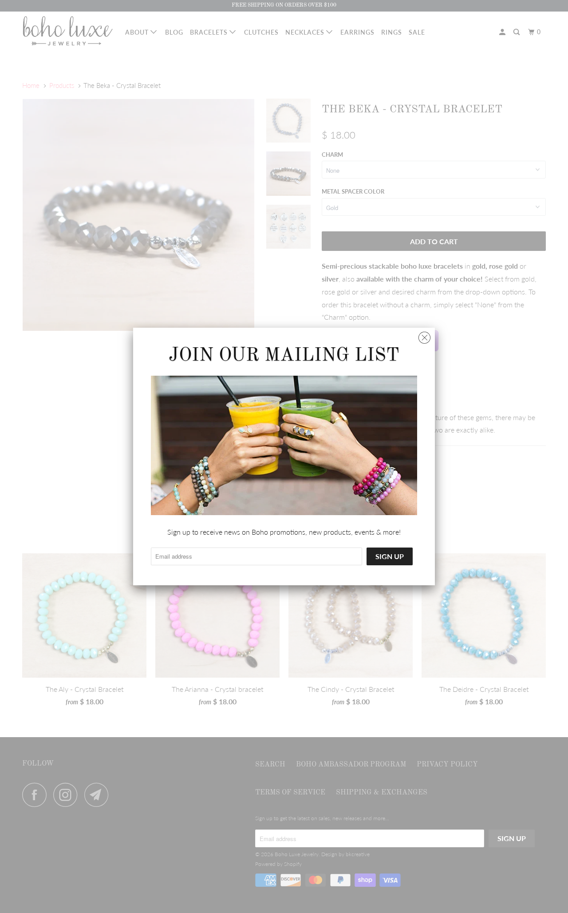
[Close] (424, 335)
